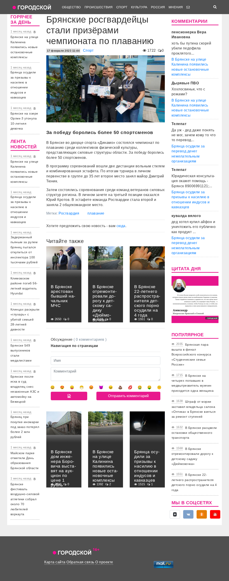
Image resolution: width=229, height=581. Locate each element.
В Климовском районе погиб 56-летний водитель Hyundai (24, 283)
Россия (158, 7)
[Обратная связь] (188, 7)
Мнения (176, 7)
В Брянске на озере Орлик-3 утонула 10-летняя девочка (24, 118)
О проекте (104, 562)
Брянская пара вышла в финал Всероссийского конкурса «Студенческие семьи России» (191, 354)
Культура (139, 7)
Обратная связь (80, 562)
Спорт (121, 7)
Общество (71, 7)
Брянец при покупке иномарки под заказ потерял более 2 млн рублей (25, 427)
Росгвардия (69, 213)
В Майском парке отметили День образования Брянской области (25, 458)
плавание (95, 213)
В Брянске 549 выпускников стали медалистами (23, 350)
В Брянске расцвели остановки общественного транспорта (194, 433)
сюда (121, 226)
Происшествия (99, 7)
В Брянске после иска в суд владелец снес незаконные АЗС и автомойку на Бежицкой (25, 386)
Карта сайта (54, 562)
